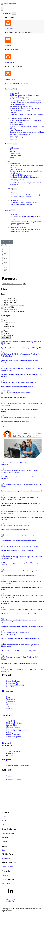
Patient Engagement (10, 309)
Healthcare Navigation (14, 723)
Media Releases (8, 327)
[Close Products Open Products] (14, 13)
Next (7, 671)
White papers (10, 699)
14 (22, 669)
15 (24, 669)
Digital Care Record (10, 300)
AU (5, 267)
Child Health (10, 721)
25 (4, 671)
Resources (7, 690)
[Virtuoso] (8, 40)
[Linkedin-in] (10, 891)
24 (2, 671)
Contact (6, 742)
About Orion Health (13, 752)
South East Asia (7, 867)
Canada (4, 816)
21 (37, 669)
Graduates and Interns (13, 780)
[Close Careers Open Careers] (13, 210)
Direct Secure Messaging (15, 685)
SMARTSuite (10, 79)
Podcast (6, 329)
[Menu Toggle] (2, 9)
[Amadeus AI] (8, 23)
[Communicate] (8, 56)
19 (33, 669)
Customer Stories (9, 322)
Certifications (11, 753)
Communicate (10, 62)
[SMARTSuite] (8, 73)
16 (26, 669)
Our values (10, 755)
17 (29, 669)
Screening (9, 733)
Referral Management (13, 737)
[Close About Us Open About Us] (14, 189)
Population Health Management (14, 311)
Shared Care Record (13, 735)
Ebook (5, 324)
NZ (5, 270)
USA (4, 825)
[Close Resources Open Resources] (15, 144)
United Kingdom (8, 833)
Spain (4, 850)
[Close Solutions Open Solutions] (14, 89)
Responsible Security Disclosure (17, 766)
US (5, 254)
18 (31, 669)
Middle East (6, 858)
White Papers (8, 335)
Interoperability (8, 307)
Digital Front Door (9, 303)
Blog (5, 320)
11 (15, 669)
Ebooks (9, 709)
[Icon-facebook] (4, 891)
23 (42, 669)
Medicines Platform (13, 727)
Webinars (6, 333)
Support (6, 759)
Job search (10, 778)
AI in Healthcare (9, 298)
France (4, 842)
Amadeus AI (9, 29)
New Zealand (6, 883)
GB (5, 263)
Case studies (10, 701)
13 (20, 669)
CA (5, 258)
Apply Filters (6, 337)
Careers (9, 776)
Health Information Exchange (13, 305)
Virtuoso (8, 46)
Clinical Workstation (13, 687)
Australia (5, 875)
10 (13, 669)
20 (35, 669)
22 (40, 669)
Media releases (11, 705)
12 (18, 669)
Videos (5, 331)
